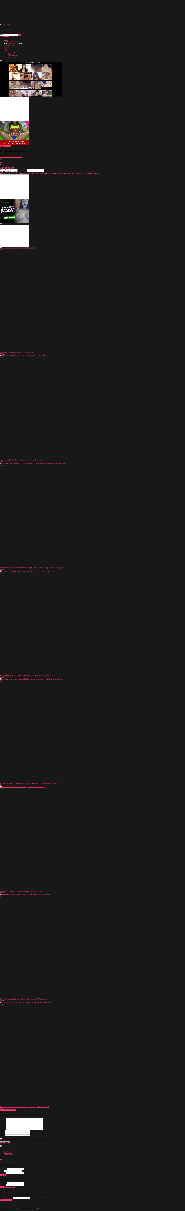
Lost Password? (10, 1187)
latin (67, 173)
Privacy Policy (8, 1153)
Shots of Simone (13, 55)
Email (2, 1133)
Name (2, 1131)
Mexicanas (5, 173)
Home (6, 40)
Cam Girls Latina (9, 45)
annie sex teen (60, 173)
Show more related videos (8, 1110)
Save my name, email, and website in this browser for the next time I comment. (26, 1139)
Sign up (3, 1175)
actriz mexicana (27, 173)
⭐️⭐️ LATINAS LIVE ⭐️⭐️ (13, 43)
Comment (3, 1129)
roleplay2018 (95, 173)
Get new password (6, 1200)
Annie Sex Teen (15, 173)
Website (2, 1135)
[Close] (0, 1161)
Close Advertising (6, 146)
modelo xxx (74, 173)
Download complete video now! (12, 157)
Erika (9, 54)
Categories (7, 47)
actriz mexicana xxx (39, 173)
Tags (5, 48)
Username (3, 1169)
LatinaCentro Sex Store (11, 41)
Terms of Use (8, 1154)
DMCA (6, 1151)
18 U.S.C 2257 (8, 1149)
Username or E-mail (6, 1198)
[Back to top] (1, 1159)
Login (2, 36)
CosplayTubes (12, 52)
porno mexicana (84, 173)
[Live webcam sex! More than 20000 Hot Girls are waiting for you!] (14, 144)
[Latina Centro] (5, 24)
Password (3, 1173)
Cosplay (6, 50)
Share (3, 164)
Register (6, 36)
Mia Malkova (12, 57)
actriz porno (50, 173)
